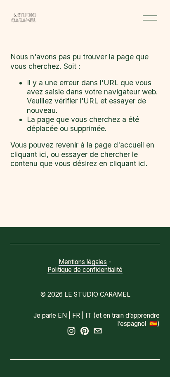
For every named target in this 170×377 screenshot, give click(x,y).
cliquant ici (28, 154)
